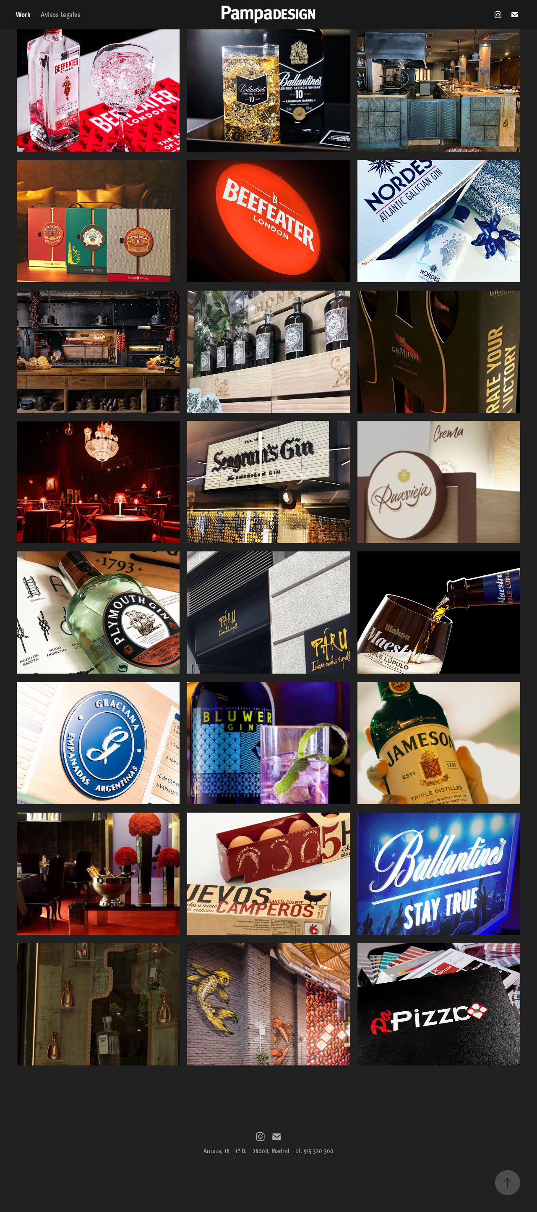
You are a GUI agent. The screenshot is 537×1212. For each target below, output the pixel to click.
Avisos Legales (61, 14)
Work (23, 14)
